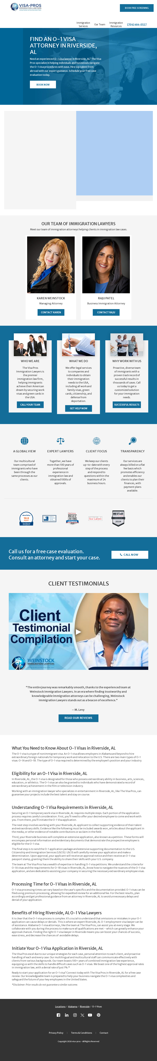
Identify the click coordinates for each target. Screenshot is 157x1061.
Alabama (72, 1006)
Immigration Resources (116, 24)
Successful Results (126, 404)
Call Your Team (30, 404)
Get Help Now (78, 408)
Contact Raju (106, 312)
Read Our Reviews (78, 718)
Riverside (85, 1006)
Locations (60, 1006)
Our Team (99, 24)
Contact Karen (51, 312)
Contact (104, 1033)
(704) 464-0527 (137, 24)
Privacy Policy (56, 1033)
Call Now (130, 554)
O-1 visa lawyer (63, 58)
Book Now (43, 84)
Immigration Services (83, 24)
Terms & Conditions (81, 1033)
